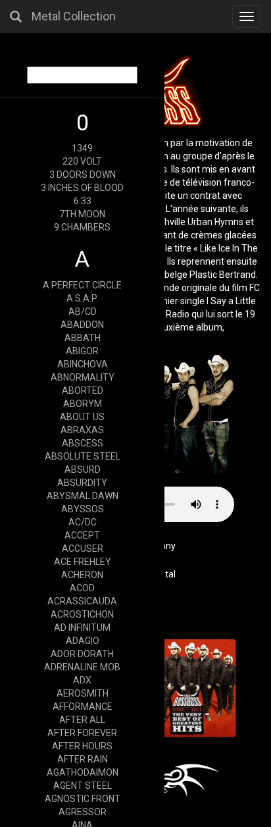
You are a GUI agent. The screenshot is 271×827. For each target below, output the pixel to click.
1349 (82, 148)
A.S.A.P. (82, 298)
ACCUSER (82, 548)
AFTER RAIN (82, 759)
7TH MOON (82, 214)
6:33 (82, 201)
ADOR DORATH (82, 654)
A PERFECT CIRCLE (82, 285)
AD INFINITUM (82, 627)
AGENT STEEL (82, 785)
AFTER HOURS (82, 746)
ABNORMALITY (82, 377)
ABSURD (82, 469)
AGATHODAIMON (82, 772)
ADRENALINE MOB (82, 667)
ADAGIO (82, 640)
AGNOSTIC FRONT (82, 798)
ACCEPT (82, 535)
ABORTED (82, 390)
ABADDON (82, 324)
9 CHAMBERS (82, 227)
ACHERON (82, 575)
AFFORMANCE (82, 706)
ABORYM (82, 403)
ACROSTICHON (82, 614)
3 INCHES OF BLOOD (82, 187)
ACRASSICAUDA (82, 601)
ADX (82, 680)
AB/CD (82, 311)
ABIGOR (82, 351)
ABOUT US (82, 417)
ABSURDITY (82, 482)
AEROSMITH (83, 693)
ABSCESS (82, 443)
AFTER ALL (82, 719)
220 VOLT (82, 161)
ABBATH (82, 338)
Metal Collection (74, 16)
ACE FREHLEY (82, 561)
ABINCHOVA (82, 364)
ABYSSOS (82, 509)
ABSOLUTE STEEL (82, 456)
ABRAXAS (82, 430)
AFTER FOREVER (82, 733)
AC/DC (82, 522)
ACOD (82, 588)
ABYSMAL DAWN (82, 496)
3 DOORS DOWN (82, 174)
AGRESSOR (83, 812)
